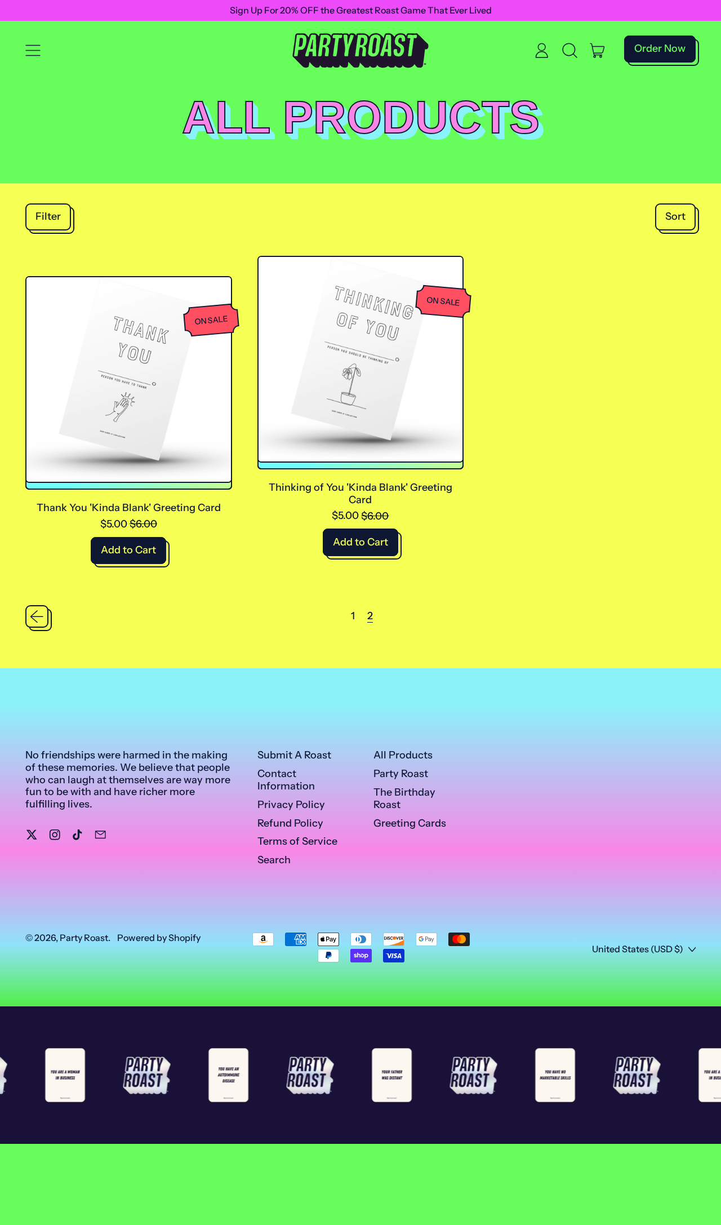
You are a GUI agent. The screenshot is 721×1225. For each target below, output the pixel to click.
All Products (403, 755)
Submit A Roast (294, 755)
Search (274, 860)
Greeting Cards (409, 823)
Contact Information (286, 779)
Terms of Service (297, 841)
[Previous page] (36, 616)
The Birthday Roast (404, 798)
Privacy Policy (291, 804)
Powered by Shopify (159, 937)
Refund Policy (290, 823)
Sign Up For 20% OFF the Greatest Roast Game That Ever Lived (361, 10)
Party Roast (400, 773)
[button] (570, 51)
